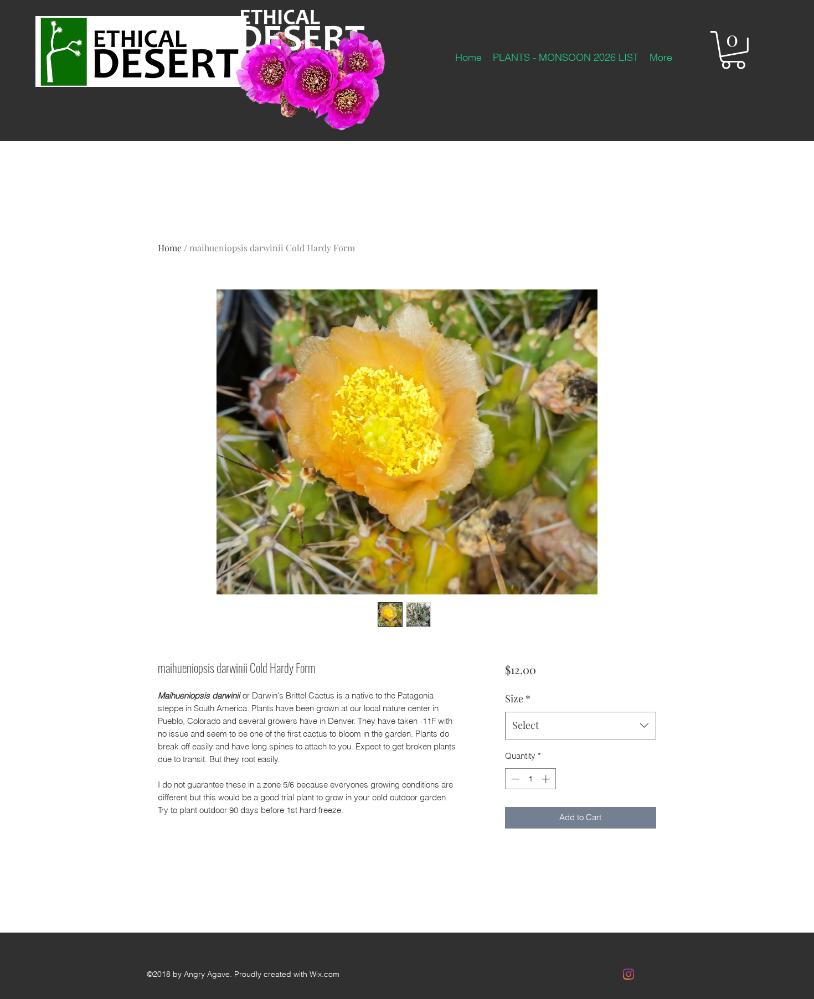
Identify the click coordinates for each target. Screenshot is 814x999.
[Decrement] (514, 779)
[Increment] (546, 779)
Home (170, 247)
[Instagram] (628, 974)
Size (517, 698)
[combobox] (580, 725)
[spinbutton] (530, 779)
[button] (733, 50)
